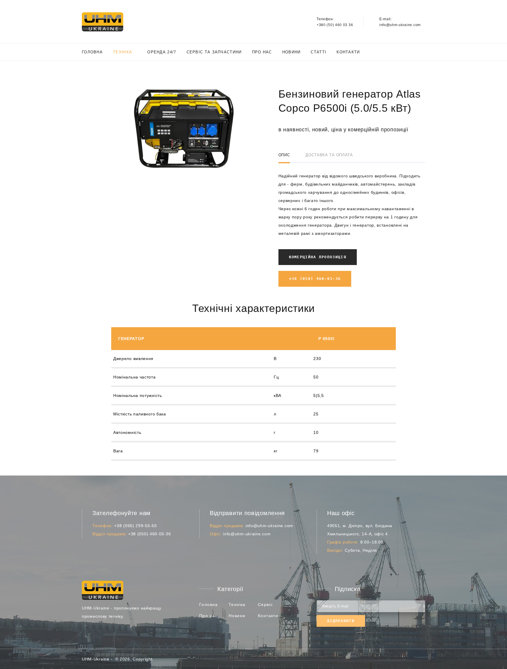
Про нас (262, 52)
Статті (318, 52)
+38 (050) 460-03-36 (315, 278)
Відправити (340, 621)
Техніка (122, 52)
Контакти (348, 52)
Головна (92, 52)
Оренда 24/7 (161, 52)
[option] (184, 128)
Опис (284, 155)
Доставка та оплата (329, 155)
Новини (291, 52)
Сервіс (265, 604)
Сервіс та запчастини (214, 52)
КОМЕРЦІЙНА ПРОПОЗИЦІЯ (317, 257)
